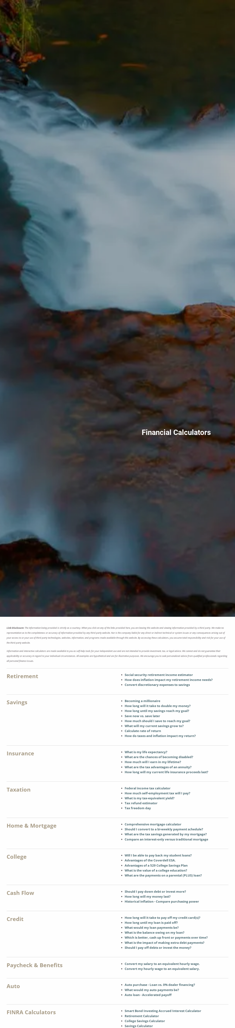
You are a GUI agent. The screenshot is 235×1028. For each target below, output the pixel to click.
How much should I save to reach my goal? (157, 721)
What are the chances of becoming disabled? (159, 757)
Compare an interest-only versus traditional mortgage (166, 839)
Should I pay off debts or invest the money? (158, 947)
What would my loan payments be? (152, 927)
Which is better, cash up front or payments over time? (166, 937)
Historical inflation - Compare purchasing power (162, 901)
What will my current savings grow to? (154, 726)
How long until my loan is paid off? (151, 922)
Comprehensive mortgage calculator (153, 824)
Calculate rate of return (143, 731)
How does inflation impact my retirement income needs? (169, 680)
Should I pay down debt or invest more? (155, 891)
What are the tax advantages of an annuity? (158, 767)
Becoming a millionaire (142, 701)
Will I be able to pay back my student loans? (158, 855)
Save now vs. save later (142, 716)
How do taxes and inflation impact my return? (160, 736)
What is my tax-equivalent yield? (149, 798)
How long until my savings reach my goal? (157, 711)
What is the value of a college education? (156, 870)
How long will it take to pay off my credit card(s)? (162, 917)
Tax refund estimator (141, 803)
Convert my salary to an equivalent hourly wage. (162, 964)
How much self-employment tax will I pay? (157, 793)
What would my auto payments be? (152, 990)
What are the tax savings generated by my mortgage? (166, 834)
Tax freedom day (138, 808)
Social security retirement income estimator (159, 675)
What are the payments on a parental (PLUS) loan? (163, 875)
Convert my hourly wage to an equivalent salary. (162, 969)
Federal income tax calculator (148, 788)
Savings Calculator (139, 1026)
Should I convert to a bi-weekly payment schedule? (164, 829)
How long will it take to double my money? (158, 706)
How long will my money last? (148, 896)
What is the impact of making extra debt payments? (164, 942)
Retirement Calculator (142, 1016)
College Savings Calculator (145, 1021)
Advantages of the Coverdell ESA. (150, 860)
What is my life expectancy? (146, 752)
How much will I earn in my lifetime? (153, 762)
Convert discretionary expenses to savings (157, 685)
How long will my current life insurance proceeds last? (166, 772)
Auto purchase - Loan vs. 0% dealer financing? (160, 985)
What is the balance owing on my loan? (154, 932)
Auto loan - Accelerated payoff (148, 995)
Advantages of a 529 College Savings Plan (156, 865)
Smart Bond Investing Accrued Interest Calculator (163, 1011)
